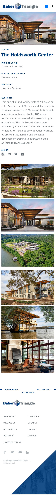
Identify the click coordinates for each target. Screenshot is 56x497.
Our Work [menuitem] (8, 435)
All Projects (28, 392)
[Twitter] (12, 452)
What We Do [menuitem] (9, 423)
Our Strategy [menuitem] (10, 429)
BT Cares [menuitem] (32, 423)
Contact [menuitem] (32, 435)
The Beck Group (9, 77)
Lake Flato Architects (11, 88)
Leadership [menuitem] (33, 416)
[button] (47, 6)
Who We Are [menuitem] (9, 416)
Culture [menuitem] (32, 429)
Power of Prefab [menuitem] (12, 442)
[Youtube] (20, 452)
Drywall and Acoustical (12, 66)
